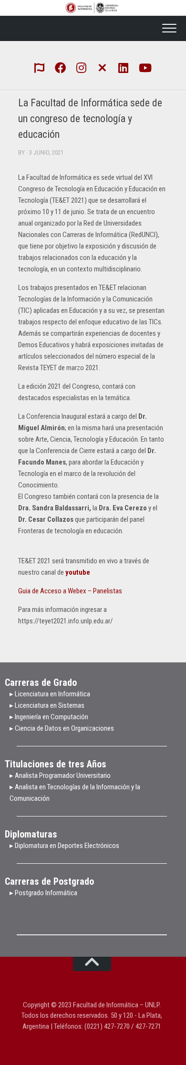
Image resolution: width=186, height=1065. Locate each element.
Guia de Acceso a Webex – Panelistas (70, 591)
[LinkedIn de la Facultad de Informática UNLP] (123, 67)
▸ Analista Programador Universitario (60, 775)
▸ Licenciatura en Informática (50, 694)
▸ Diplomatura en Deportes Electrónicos (64, 845)
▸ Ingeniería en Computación (50, 717)
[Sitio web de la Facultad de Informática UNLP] (39, 67)
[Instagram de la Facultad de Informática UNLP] (81, 67)
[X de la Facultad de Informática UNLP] (102, 66)
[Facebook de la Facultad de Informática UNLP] (60, 67)
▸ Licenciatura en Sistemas (47, 705)
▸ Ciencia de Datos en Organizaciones (62, 728)
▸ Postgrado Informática (43, 893)
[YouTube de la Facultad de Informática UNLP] (144, 67)
